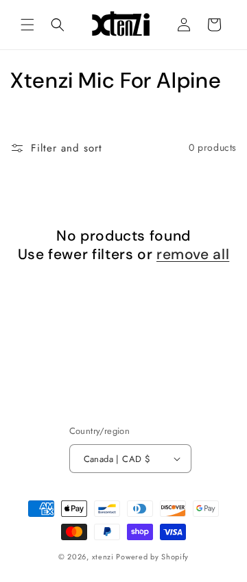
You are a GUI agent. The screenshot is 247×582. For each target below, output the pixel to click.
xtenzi (103, 556)
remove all (192, 254)
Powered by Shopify (152, 556)
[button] (27, 25)
